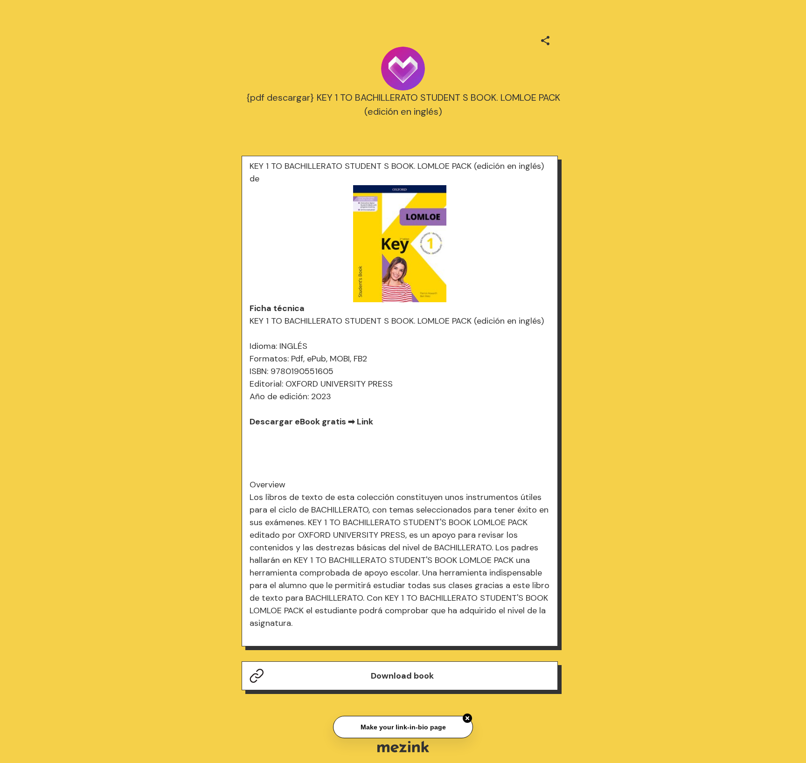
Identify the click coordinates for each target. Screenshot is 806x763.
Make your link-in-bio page (402, 725)
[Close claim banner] (467, 717)
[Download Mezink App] (403, 746)
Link (365, 421)
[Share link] (545, 39)
